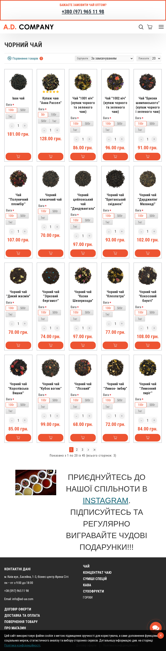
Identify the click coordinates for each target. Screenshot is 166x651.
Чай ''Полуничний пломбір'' (18, 199)
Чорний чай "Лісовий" (82, 386)
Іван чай (18, 98)
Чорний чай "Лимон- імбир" (115, 386)
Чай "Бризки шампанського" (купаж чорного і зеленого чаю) (148, 105)
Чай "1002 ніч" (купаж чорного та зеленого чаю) (115, 105)
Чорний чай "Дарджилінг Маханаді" (148, 199)
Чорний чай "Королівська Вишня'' (18, 388)
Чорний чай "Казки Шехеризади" (83, 296)
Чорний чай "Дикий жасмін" (18, 294)
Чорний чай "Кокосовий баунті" (147, 296)
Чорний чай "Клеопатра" (115, 294)
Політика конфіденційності (22, 645)
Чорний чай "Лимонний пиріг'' (147, 388)
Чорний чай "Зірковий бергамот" (50, 296)
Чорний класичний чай (51, 197)
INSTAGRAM (105, 500)
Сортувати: (83, 58)
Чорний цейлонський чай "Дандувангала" (83, 201)
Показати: (144, 58)
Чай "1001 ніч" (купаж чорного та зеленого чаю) (83, 105)
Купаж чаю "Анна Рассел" (51, 100)
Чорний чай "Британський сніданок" (115, 199)
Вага (9, 105)
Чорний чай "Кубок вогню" (51, 386)
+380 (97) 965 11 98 (83, 11)
